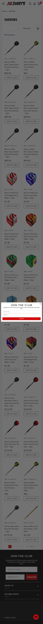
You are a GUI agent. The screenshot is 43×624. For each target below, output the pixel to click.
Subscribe (21, 318)
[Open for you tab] (36, 617)
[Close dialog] (41, 304)
